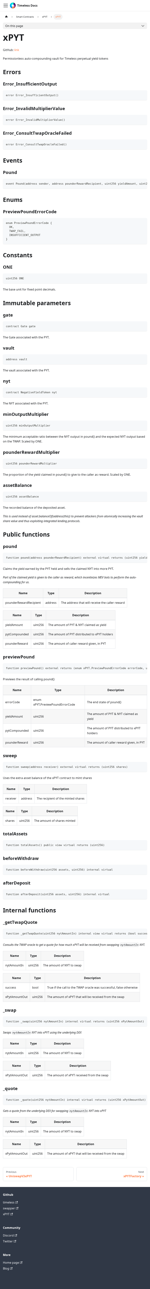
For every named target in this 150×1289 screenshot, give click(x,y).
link (16, 50)
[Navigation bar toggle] (5, 5)
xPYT (6, 1214)
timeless (8, 1202)
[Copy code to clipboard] (143, 95)
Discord (8, 1235)
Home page (11, 1263)
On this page (14, 26)
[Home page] (6, 17)
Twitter (8, 1241)
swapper (9, 1208)
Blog (6, 1268)
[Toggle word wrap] (136, 183)
